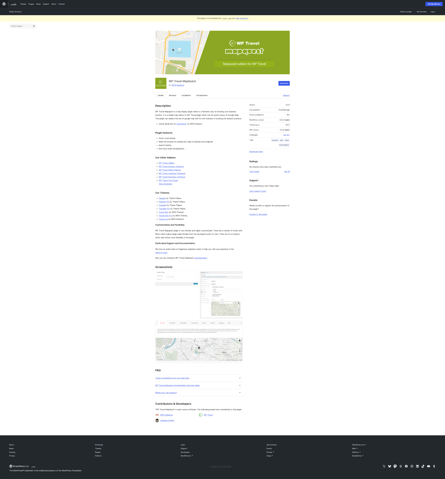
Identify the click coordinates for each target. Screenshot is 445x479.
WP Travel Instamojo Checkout (172, 173)
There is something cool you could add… (172, 378)
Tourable (162, 205)
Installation (186, 95)
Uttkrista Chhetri (167, 420)
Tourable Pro (164, 209)
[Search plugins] (34, 26)
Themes (98, 448)
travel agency (284, 145)
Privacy (12, 456)
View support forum (257, 191)
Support (286, 95)
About (11, 445)
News (11, 448)
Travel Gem (163, 212)
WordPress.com (359, 445)
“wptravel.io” (181, 124)
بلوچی (33, 466)
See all (287, 171)
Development (202, 95)
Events (269, 448)
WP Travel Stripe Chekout (170, 170)
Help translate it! (242, 18)
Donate (270, 452)
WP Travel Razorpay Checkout (172, 177)
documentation (200, 258)
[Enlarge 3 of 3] (239, 323)
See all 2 (286, 135)
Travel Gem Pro (165, 215)
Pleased (162, 198)
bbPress (356, 452)
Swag (270, 456)
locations (275, 140)
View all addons (165, 184)
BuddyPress (358, 456)
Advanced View (256, 151)
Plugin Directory (15, 12)
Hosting (12, 452)
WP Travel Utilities (166, 163)
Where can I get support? (166, 393)
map (281, 140)
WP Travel (208, 415)
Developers (185, 452)
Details (161, 95)
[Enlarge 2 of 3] (239, 274)
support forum (161, 252)
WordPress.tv (187, 456)
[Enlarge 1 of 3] (195, 274)
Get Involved (272, 445)
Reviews (172, 95)
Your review (254, 171)
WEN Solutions (178, 85)
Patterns (98, 456)
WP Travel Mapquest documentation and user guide (177, 385)
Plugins (97, 452)
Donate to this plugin (258, 214)
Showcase (99, 445)
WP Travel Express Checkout (171, 166)
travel (287, 140)
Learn (183, 445)
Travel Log (163, 219)
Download (284, 83)
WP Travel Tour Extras (168, 180)
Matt (355, 448)
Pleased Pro (164, 202)
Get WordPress (434, 4)
